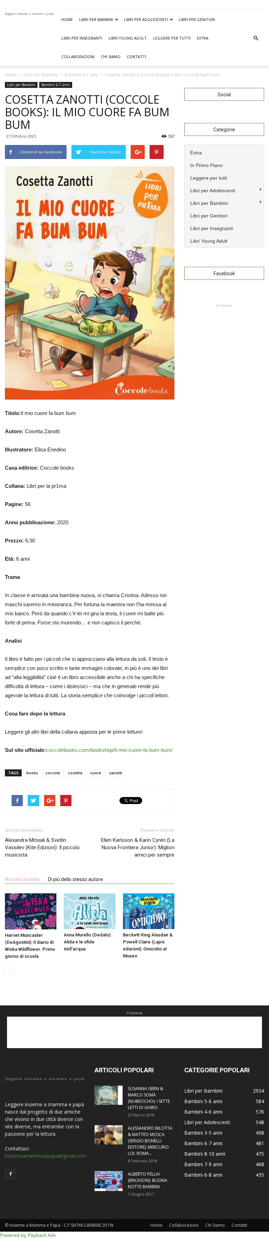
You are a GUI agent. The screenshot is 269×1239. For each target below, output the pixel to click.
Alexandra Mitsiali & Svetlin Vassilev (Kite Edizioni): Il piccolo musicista (42, 847)
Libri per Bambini (96, 19)
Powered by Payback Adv (28, 1235)
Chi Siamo (110, 56)
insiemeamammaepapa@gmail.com (46, 1156)
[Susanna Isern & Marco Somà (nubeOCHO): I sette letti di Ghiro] (109, 1095)
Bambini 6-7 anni (55, 84)
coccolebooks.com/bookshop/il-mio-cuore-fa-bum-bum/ (109, 750)
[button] (255, 38)
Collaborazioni (78, 56)
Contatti (136, 56)
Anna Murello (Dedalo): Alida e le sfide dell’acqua (87, 941)
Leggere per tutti (172, 38)
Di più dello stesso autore (75, 879)
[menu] (224, 196)
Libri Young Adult (128, 38)
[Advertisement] (224, 344)
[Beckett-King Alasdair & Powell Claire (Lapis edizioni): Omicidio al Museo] (148, 911)
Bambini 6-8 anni (203, 1174)
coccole (53, 772)
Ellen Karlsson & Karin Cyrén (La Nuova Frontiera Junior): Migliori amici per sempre (137, 847)
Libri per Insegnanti (81, 38)
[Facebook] (10, 1174)
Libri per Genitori (197, 19)
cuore (95, 772)
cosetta (75, 772)
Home (67, 19)
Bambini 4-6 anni (203, 1111)
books (32, 772)
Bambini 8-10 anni (204, 1153)
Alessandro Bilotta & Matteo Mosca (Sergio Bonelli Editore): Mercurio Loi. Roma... (150, 1140)
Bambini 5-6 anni (203, 1101)
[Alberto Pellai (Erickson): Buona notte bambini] (109, 1181)
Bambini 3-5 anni (203, 1132)
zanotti (115, 772)
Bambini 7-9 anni (203, 1164)
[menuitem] (224, 152)
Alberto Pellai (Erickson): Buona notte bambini (147, 1180)
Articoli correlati (22, 879)
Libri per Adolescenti (146, 19)
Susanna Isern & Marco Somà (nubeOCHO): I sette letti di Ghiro (149, 1098)
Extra (202, 38)
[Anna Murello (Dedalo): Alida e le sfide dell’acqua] (89, 911)
